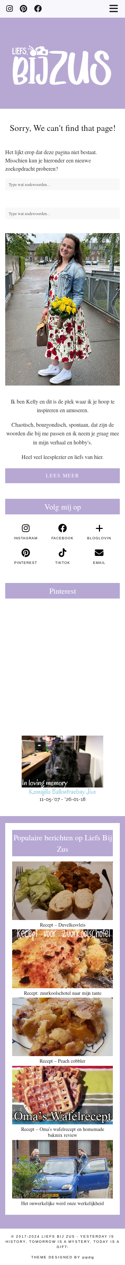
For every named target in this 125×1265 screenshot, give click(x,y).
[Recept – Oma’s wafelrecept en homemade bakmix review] (62, 1095)
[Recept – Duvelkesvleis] (62, 890)
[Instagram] (9, 8)
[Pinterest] (23, 8)
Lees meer (62, 475)
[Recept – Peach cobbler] (62, 1027)
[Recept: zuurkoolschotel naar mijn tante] (62, 958)
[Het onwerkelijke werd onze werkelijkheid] (62, 1169)
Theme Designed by (62, 1257)
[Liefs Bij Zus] (62, 54)
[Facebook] (38, 8)
